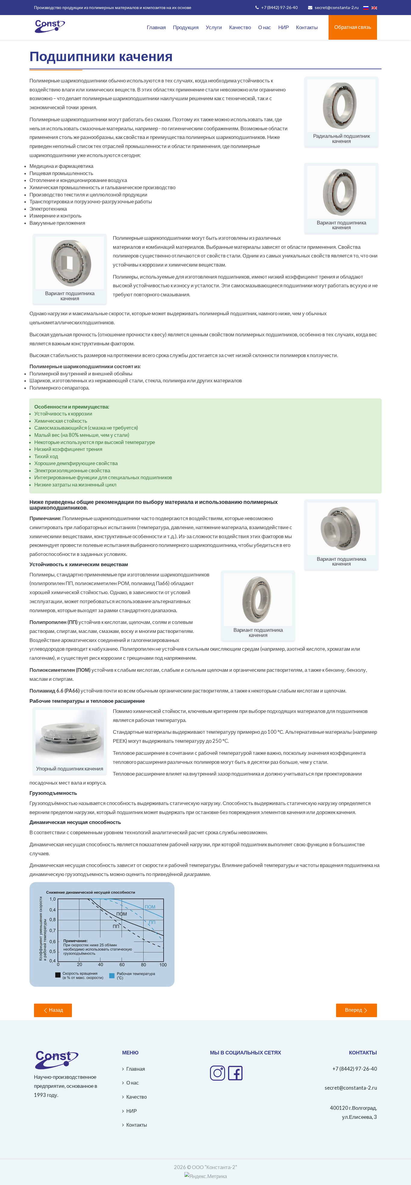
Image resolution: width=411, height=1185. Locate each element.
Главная (156, 27)
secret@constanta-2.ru (351, 1088)
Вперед (354, 1010)
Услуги (214, 27)
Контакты (307, 27)
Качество (240, 27)
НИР (283, 27)
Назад (55, 1010)
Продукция (186, 27)
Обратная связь (352, 27)
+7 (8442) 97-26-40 (354, 1069)
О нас (264, 27)
